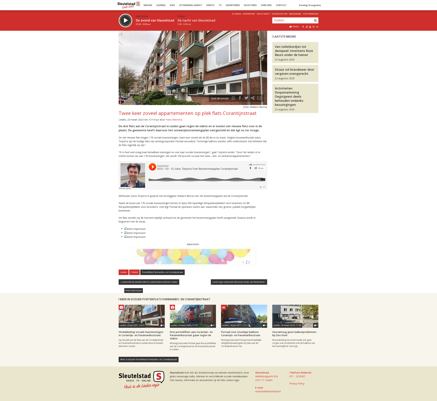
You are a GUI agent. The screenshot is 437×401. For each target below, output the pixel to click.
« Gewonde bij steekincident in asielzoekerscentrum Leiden (149, 281)
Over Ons (266, 5)
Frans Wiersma (174, 119)
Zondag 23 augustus (310, 5)
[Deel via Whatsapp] (233, 98)
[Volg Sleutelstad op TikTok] (306, 26)
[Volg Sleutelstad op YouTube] (310, 26)
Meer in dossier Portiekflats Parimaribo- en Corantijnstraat (148, 359)
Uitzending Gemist (190, 5)
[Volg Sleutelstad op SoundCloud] (317, 26)
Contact (281, 5)
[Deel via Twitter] (246, 98)
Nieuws (148, 5)
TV (220, 5)
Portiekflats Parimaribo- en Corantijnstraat (162, 272)
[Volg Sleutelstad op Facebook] (303, 26)
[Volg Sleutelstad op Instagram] (313, 26)
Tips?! (295, 26)
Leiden (237, 13)
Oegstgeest (263, 13)
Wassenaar (295, 13)
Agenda (161, 5)
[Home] (128, 4)
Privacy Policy (296, 383)
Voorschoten (279, 13)
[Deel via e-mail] (259, 98)
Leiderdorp (249, 13)
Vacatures (250, 5)
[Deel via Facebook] (240, 98)
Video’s (210, 5)
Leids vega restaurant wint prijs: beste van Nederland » (239, 281)
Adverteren (233, 5)
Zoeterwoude (311, 13)
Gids (172, 5)
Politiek (134, 272)
